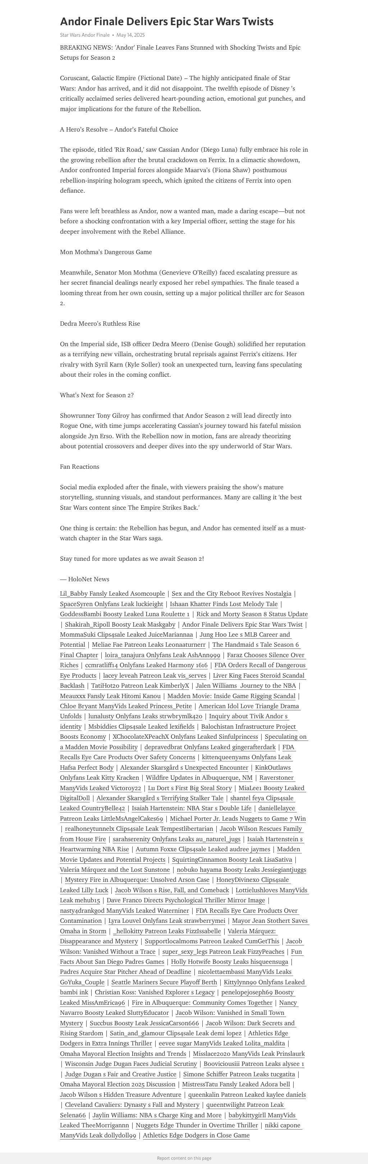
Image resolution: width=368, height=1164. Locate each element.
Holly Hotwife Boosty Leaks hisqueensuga (229, 962)
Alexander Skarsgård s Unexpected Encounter (184, 767)
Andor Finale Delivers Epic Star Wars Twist (242, 624)
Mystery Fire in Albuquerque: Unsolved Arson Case (137, 880)
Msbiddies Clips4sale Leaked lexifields (141, 726)
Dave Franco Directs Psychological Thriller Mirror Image (186, 900)
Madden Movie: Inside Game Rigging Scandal (231, 696)
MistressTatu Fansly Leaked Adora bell (236, 1084)
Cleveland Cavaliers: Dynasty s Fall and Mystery (132, 1105)
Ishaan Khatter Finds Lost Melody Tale (224, 604)
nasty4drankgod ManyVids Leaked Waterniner (124, 911)
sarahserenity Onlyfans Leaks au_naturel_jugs (176, 839)
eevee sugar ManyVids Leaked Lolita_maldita (222, 1043)
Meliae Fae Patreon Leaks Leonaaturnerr (149, 645)
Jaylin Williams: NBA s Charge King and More (157, 1115)
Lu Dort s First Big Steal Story (190, 788)
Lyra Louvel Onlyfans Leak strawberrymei (167, 921)
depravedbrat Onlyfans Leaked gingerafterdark (210, 747)
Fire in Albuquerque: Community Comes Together (202, 1003)
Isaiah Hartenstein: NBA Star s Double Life (192, 808)
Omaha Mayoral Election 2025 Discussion (117, 1084)
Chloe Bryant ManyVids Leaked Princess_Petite (126, 706)
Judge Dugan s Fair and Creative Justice (120, 1074)
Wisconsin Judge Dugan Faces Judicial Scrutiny (131, 1064)
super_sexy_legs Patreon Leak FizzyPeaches (223, 952)
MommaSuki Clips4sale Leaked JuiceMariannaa (126, 634)
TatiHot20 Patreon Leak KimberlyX (140, 685)
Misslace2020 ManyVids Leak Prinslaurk (249, 1054)
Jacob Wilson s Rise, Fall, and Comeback (172, 890)
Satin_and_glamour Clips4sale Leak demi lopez (176, 1033)
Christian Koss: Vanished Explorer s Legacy (155, 992)
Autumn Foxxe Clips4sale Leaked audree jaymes (203, 849)
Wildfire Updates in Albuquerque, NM (199, 778)
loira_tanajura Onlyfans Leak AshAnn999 (162, 655)
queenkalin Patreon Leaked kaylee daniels (247, 1095)
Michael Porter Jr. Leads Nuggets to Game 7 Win (238, 818)
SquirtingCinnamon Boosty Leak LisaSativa (232, 859)
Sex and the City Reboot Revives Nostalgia (231, 593)
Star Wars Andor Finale (85, 35)
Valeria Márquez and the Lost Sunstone (115, 870)
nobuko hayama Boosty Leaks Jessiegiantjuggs (241, 870)
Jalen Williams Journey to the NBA (246, 685)
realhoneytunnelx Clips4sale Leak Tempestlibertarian (139, 829)
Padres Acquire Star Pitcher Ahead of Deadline (125, 972)
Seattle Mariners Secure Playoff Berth (164, 982)
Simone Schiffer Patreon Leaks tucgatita (239, 1074)
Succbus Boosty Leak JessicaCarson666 (144, 1023)
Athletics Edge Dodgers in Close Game (196, 1135)
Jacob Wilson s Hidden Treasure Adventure (120, 1095)
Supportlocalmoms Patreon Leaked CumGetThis (212, 941)
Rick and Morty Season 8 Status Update (252, 614)
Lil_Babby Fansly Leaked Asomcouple (112, 593)
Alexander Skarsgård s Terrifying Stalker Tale (160, 798)
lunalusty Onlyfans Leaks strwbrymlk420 (145, 716)
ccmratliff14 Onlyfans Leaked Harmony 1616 (146, 665)
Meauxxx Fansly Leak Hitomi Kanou (110, 696)
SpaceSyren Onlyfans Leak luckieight (111, 604)
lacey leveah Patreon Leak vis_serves (154, 675)
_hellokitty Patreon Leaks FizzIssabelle (167, 931)
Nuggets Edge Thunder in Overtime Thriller (197, 1125)
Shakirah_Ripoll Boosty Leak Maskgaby (120, 624)
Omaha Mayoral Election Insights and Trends (123, 1054)
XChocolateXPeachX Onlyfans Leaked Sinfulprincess (185, 737)
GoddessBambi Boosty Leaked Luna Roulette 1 (125, 614)
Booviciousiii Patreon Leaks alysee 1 (254, 1064)
